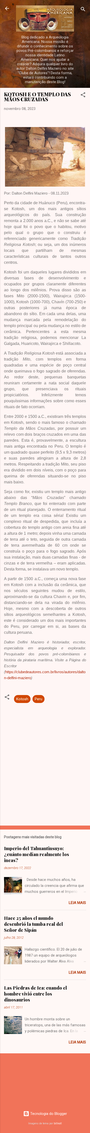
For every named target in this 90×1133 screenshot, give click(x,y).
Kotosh (22, 699)
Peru (38, 699)
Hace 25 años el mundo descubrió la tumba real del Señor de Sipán (33, 924)
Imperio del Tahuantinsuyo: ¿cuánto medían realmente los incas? (36, 854)
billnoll (58, 1123)
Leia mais (77, 902)
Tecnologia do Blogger (48, 1113)
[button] (83, 96)
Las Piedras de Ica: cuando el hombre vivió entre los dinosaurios (35, 994)
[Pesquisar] (83, 10)
